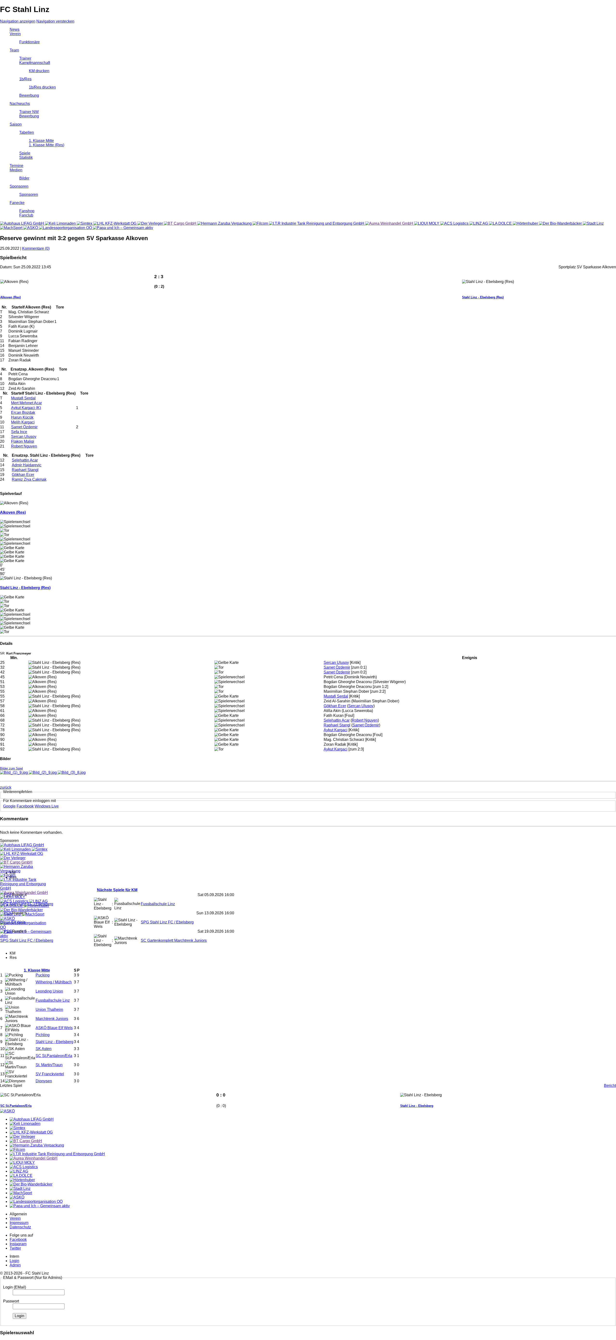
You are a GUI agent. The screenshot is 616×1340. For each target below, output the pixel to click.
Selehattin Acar (25, 460)
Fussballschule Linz (158, 904)
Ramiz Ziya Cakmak (29, 479)
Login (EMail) (14, 1287)
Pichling (43, 1035)
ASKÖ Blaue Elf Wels (54, 1028)
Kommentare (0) (36, 248)
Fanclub (26, 215)
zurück (5, 787)
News (14, 29)
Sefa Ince (19, 432)
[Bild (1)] (14, 772)
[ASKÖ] (7, 1111)
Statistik (26, 157)
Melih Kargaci (23, 422)
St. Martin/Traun (49, 1065)
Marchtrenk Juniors (52, 1019)
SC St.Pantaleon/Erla (54, 1056)
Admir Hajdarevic (26, 465)
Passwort (11, 1301)
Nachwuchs (20, 104)
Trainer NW (29, 112)
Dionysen (44, 1081)
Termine (16, 166)
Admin (15, 1265)
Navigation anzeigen (17, 21)
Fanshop (26, 211)
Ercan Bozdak (23, 412)
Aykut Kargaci (335, 730)
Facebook (25, 806)
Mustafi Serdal (23, 398)
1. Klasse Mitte (41, 141)
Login (14, 1261)
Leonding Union (49, 991)
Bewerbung (29, 95)
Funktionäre (29, 42)
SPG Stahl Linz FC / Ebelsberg (26, 904)
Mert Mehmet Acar (26, 403)
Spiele (24, 153)
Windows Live (47, 806)
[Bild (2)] (43, 772)
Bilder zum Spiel (11, 768)
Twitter (15, 1248)
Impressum (19, 1223)
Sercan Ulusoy (23, 437)
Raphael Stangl (25, 470)
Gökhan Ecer (23, 475)
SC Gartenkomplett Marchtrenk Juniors (174, 940)
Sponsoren (19, 186)
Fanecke (17, 203)
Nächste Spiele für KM (117, 890)
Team (14, 50)
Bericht (610, 1086)
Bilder (24, 178)
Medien (16, 170)
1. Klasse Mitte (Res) (46, 145)
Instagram (18, 1244)
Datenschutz (20, 1227)
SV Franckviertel (50, 1074)
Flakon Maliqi (22, 441)
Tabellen (26, 132)
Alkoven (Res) (10, 297)
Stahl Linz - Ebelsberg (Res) (483, 297)
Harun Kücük (22, 417)
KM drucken (39, 71)
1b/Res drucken (42, 87)
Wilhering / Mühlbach (54, 982)
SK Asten (43, 1049)
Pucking (43, 975)
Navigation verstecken (55, 21)
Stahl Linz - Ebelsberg (54, 1042)
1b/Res (25, 79)
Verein (15, 34)
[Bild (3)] (72, 772)
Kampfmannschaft (34, 63)
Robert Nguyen (24, 446)
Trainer (25, 58)
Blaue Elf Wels (13, 922)
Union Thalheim (49, 1009)
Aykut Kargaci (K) (26, 408)
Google (9, 806)
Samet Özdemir (24, 427)
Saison (16, 124)
